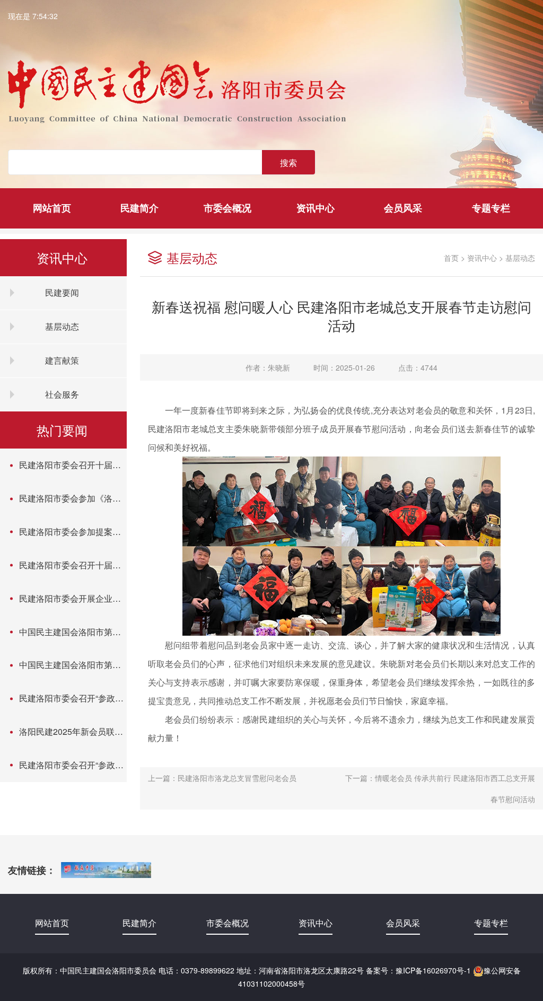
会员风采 (403, 208)
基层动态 (520, 257)
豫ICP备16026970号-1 (433, 970)
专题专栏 (491, 208)
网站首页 (52, 208)
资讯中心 (315, 208)
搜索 (288, 162)
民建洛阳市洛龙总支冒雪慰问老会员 (237, 777)
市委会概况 (227, 208)
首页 (451, 257)
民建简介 (139, 208)
